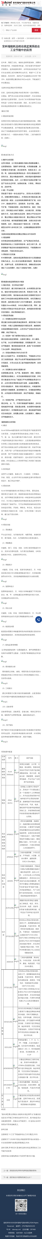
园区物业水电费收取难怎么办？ (21, 1177)
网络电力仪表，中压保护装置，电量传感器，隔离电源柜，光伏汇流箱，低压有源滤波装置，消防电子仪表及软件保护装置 (20, 25)
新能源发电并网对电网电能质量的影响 (23, 1170)
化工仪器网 (28, 1233)
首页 (13, 38)
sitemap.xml (16, 1229)
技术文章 (21, 38)
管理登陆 (11, 1233)
